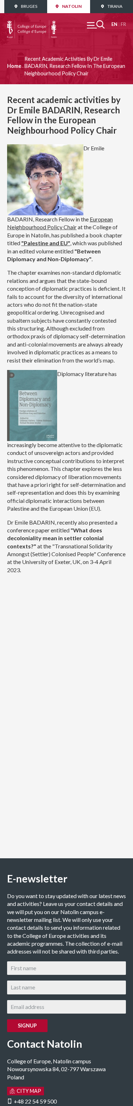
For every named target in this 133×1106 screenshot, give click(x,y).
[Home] (32, 24)
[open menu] (96, 24)
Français (123, 24)
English (114, 24)
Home (14, 66)
